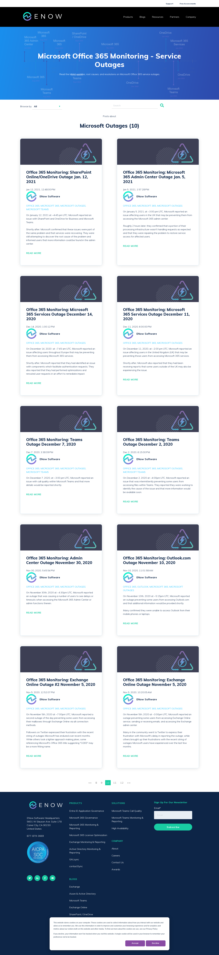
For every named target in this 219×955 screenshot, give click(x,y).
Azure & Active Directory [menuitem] (82, 893)
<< (90, 782)
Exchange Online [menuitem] (78, 907)
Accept (135, 943)
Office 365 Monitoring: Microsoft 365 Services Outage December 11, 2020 (156, 314)
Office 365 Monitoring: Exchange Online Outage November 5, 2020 (154, 682)
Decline (155, 943)
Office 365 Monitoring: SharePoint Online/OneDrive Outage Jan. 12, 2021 (58, 177)
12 (122, 782)
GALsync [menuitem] (74, 859)
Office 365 (32, 205)
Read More (33, 253)
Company (191, 16)
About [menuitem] (115, 848)
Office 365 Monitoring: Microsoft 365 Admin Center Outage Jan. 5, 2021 (154, 177)
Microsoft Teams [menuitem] (78, 900)
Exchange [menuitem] (74, 886)
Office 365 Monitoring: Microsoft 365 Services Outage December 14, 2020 (59, 314)
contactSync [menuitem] (76, 866)
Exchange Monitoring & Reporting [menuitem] (87, 841)
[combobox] (135, 105)
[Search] (162, 105)
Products (128, 16)
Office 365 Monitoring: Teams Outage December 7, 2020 (54, 442)
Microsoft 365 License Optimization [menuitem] (88, 835)
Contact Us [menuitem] (118, 862)
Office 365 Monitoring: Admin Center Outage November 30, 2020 (59, 560)
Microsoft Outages (73, 205)
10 (108, 782)
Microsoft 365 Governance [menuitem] (83, 817)
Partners (174, 16)
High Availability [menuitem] (120, 828)
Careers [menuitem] (116, 855)
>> (129, 782)
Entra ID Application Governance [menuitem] (86, 810)
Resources (157, 16)
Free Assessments (188, 4)
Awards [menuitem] (116, 869)
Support (169, 4)
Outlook (142, 586)
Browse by (26, 106)
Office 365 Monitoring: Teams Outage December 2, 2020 (151, 442)
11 (115, 782)
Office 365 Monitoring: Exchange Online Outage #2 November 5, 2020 (60, 682)
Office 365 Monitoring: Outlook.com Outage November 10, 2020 (157, 560)
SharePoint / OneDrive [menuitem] (81, 914)
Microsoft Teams (37, 209)
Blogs (142, 16)
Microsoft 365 (50, 205)
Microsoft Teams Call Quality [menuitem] (127, 810)
